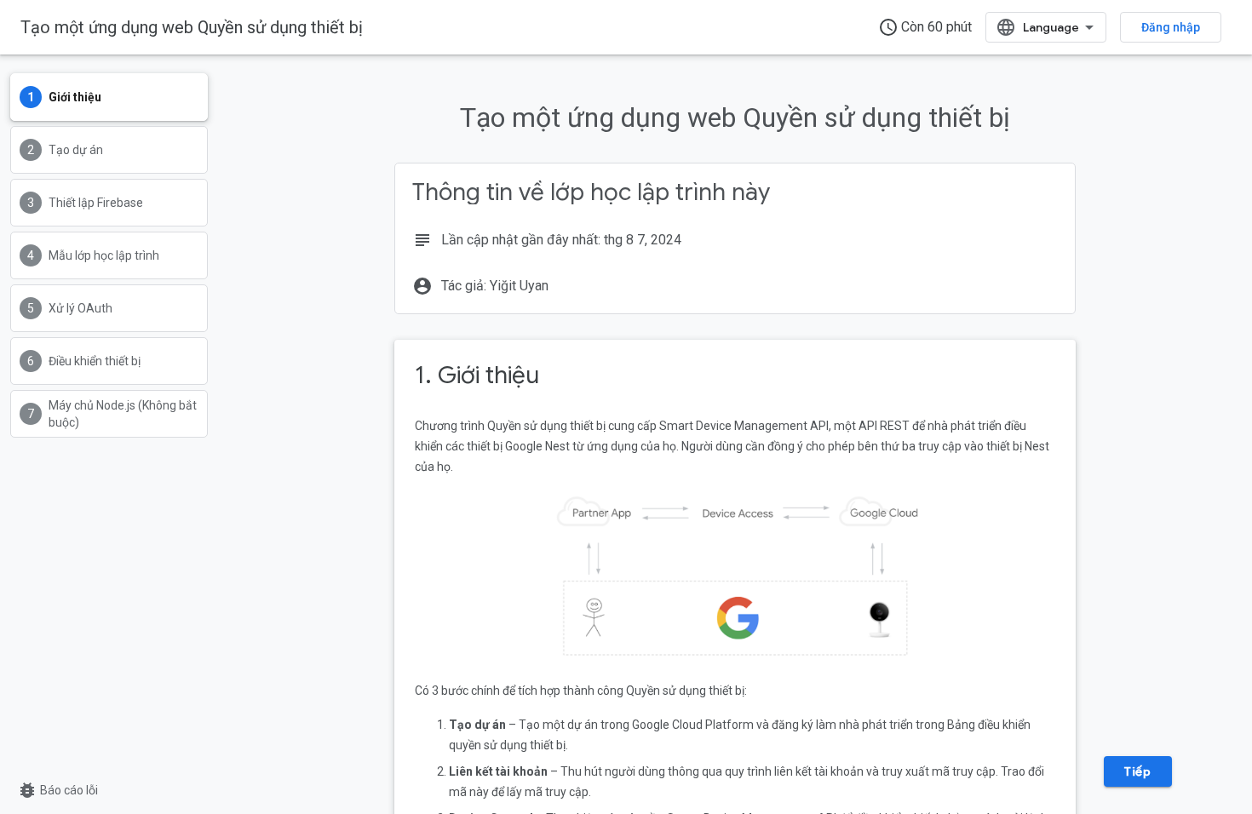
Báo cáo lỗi (57, 790)
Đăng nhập (1170, 27)
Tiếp (1137, 771)
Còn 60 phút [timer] (925, 27)
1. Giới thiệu (477, 375)
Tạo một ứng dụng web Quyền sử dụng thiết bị (191, 27)
